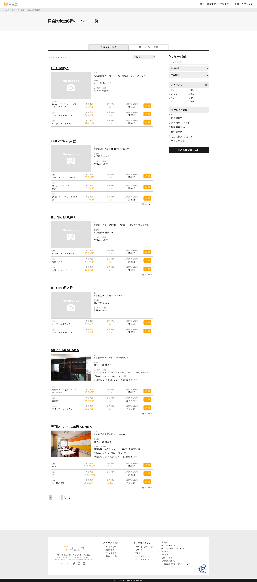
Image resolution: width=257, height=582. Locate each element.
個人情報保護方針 (168, 545)
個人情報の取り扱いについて (172, 548)
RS (192, 102)
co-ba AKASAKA (65, 350)
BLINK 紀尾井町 (64, 217)
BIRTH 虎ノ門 (62, 288)
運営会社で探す (111, 556)
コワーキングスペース (144, 547)
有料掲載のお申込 (168, 561)
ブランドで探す (111, 553)
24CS (174, 94)
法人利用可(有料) (180, 123)
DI (192, 98)
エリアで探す (110, 547)
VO (172, 98)
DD (193, 90)
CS (192, 94)
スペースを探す (208, 4)
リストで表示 (109, 47)
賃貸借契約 (177, 132)
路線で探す (109, 550)
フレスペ (138, 553)
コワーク (138, 550)
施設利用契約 (178, 127)
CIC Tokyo (60, 68)
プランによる (178, 141)
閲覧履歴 (224, 4)
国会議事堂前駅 (33, 10)
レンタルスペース (142, 559)
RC (173, 102)
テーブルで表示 (149, 47)
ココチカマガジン (244, 4)
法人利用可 (177, 118)
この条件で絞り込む (189, 150)
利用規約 (165, 552)
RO (173, 90)
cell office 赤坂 (63, 141)
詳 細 (147, 105)
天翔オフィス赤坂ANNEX (71, 427)
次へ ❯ (67, 497)
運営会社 (165, 542)
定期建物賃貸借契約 (181, 136)
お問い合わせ (166, 558)
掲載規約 (165, 555)
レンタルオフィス (142, 556)
